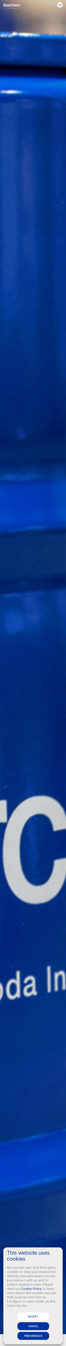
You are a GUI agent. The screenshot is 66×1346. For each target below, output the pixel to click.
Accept (33, 1316)
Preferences (33, 1336)
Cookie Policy (31, 1289)
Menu (59, 5)
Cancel (33, 1326)
